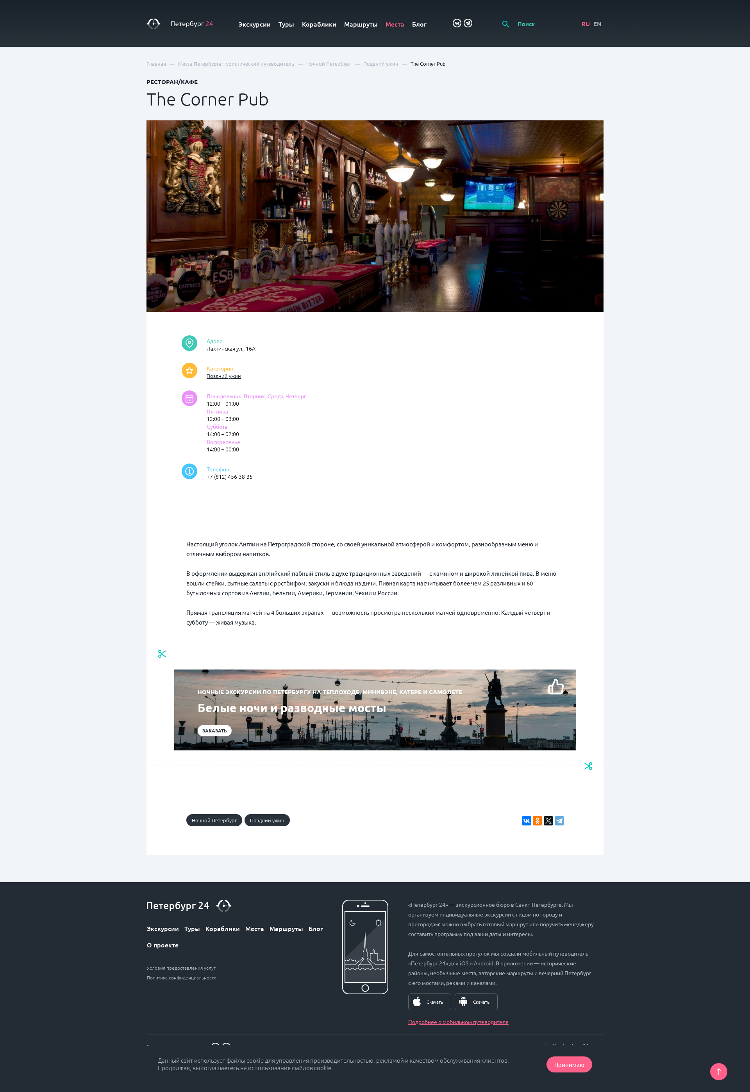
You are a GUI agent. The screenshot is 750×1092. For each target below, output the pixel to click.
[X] (548, 820)
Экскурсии (255, 24)
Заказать (214, 730)
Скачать (435, 1002)
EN (597, 23)
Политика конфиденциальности (181, 977)
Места (395, 24)
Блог (419, 24)
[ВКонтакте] (526, 820)
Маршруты (361, 24)
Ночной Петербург (214, 820)
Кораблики (319, 24)
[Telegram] (559, 820)
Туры (286, 24)
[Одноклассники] (537, 820)
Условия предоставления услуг (181, 968)
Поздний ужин (224, 376)
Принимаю (569, 1064)
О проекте (163, 944)
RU (586, 23)
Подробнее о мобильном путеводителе (458, 1021)
